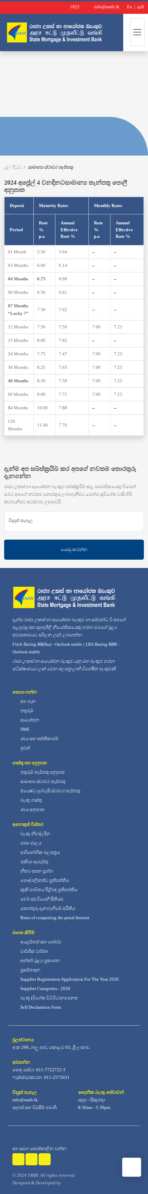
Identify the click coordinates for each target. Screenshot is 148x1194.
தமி (140, 6)
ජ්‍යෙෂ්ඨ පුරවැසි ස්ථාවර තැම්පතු (49, 790)
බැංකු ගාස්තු (30, 800)
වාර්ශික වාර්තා (33, 951)
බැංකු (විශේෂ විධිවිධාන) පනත (48, 997)
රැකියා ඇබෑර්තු (33, 861)
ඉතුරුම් (26, 710)
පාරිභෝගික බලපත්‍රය (39, 852)
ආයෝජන (29, 719)
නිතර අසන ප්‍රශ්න (36, 871)
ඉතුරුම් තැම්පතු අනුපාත (42, 772)
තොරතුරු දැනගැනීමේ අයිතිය (47, 908)
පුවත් (24, 747)
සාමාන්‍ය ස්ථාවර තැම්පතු (42, 781)
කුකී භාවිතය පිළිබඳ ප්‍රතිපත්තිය (48, 889)
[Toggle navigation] (137, 32)
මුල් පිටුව (12, 167)
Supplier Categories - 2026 (44, 988)
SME (24, 729)
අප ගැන (27, 701)
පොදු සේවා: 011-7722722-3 (38, 1069)
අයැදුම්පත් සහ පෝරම (40, 941)
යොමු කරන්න (74, 549)
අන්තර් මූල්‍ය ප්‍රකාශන (39, 960)
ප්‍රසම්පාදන (29, 969)
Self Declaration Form (40, 1007)
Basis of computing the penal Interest (54, 917)
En (129, 6)
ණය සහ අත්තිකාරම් (38, 738)
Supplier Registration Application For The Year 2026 (69, 979)
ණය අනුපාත (31, 809)
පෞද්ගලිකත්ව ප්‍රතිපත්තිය (44, 880)
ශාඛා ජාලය (30, 843)
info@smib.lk (25, 1099)
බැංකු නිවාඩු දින (34, 833)
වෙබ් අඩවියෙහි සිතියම (41, 899)
